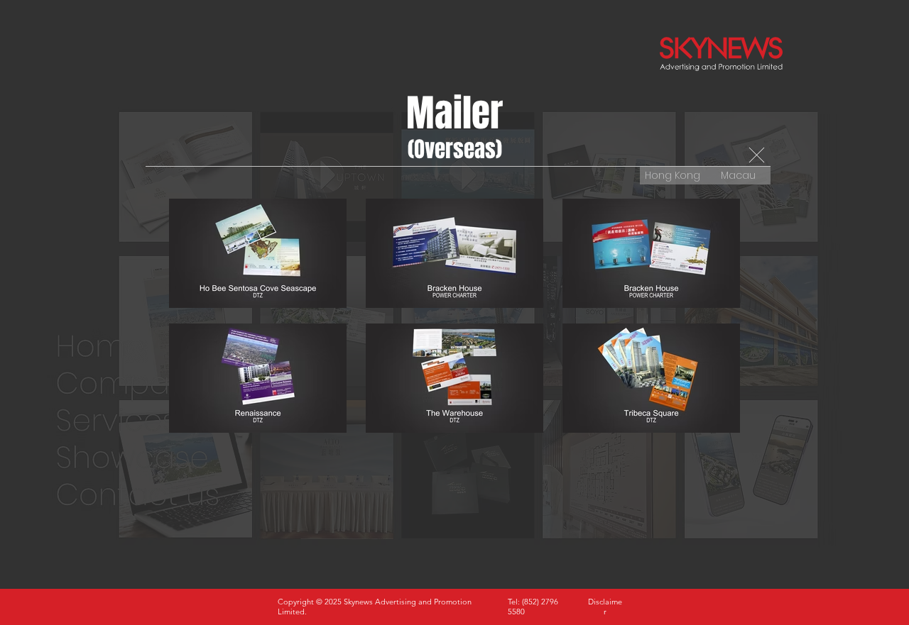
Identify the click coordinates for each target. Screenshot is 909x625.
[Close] (756, 155)
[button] (605, 606)
